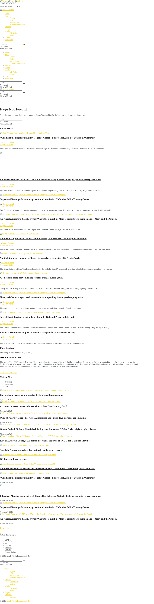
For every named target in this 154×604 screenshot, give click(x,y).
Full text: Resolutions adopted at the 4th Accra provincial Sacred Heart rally (37, 332)
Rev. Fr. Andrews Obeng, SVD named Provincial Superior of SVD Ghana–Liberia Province (45, 440)
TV (6, 543)
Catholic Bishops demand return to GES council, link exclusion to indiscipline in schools (43, 238)
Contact (8, 545)
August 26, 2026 (6, 265)
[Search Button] (24, 44)
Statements (9, 40)
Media (7, 31)
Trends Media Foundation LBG (18, 556)
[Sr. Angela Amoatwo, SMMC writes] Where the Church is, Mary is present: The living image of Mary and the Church (58, 219)
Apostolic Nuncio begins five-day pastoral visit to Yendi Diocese (31, 450)
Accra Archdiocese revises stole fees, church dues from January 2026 (33, 406)
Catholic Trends (8, 142)
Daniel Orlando (8, 243)
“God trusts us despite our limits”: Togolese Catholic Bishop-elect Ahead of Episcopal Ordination (47, 137)
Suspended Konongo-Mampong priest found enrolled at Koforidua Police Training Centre (44, 199)
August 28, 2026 (6, 145)
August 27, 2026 (6, 186)
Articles (8, 27)
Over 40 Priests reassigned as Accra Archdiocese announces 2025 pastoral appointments (43, 418)
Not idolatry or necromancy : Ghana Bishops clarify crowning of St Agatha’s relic (40, 258)
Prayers (7, 29)
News (7, 16)
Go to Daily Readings (8, 373)
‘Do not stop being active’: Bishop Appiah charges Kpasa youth (31, 277)
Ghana (12, 18)
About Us (8, 548)
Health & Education (17, 25)
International (14, 22)
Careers (8, 550)
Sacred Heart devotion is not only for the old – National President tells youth (37, 317)
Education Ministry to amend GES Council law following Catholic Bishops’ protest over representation (50, 179)
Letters (7, 37)
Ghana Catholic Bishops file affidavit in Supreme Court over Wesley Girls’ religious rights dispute (48, 429)
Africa (12, 20)
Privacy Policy (10, 552)
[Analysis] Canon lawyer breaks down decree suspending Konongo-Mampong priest (41, 297)
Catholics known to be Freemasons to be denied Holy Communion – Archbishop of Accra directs (47, 468)
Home (7, 14)
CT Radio (13, 33)
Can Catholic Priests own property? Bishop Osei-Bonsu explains (31, 395)
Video (12, 35)
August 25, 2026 (6, 304)
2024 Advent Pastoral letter (13, 459)
